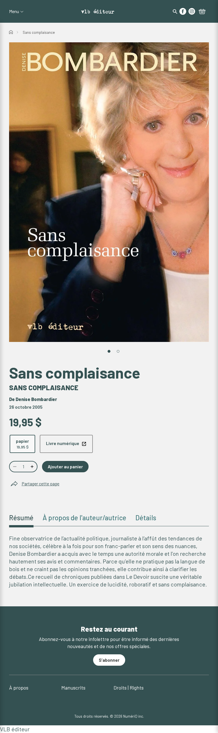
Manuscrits (73, 687)
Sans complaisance (39, 32)
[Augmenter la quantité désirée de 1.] (32, 466)
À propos (18, 687)
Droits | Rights (129, 687)
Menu (14, 11)
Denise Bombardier (36, 399)
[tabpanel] (109, 561)
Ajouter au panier (65, 466)
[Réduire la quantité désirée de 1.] (14, 466)
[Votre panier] (202, 11)
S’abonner (109, 660)
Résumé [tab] (21, 517)
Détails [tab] (145, 517)
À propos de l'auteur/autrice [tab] (84, 517)
